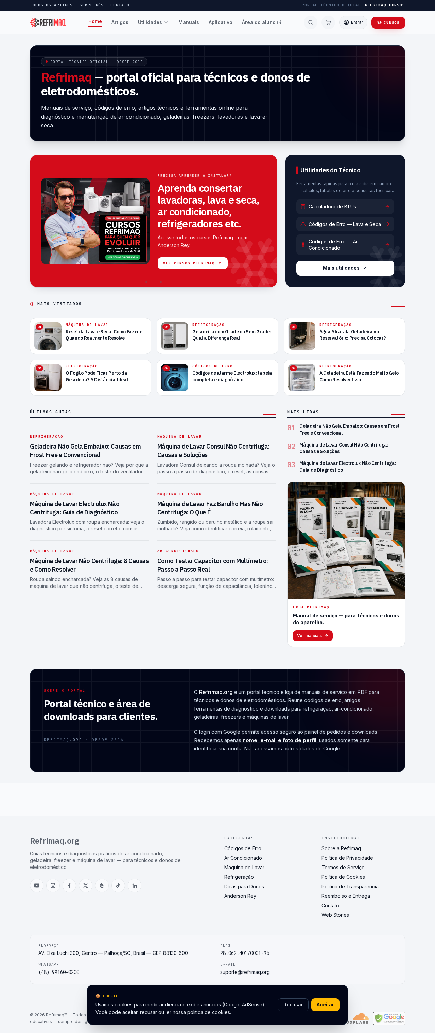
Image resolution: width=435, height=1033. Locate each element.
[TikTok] (118, 885)
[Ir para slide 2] (151, 282)
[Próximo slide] (268, 221)
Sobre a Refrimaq (341, 848)
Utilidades (150, 22)
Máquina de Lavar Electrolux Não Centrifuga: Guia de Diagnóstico (74, 508)
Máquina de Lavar (179, 436)
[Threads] (102, 885)
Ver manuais (309, 635)
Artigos (119, 22)
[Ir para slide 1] (146, 282)
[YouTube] (37, 885)
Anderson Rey (240, 896)
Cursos (392, 22)
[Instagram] (53, 885)
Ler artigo (249, 271)
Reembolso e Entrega (345, 896)
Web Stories (335, 915)
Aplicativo (220, 22)
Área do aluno (259, 22)
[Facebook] (69, 885)
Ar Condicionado (178, 551)
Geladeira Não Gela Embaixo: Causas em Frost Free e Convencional (206, 200)
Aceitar (325, 1005)
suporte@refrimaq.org (245, 972)
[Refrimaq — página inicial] (48, 22)
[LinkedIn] (134, 885)
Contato (119, 5)
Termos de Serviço (343, 867)
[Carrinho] (328, 22)
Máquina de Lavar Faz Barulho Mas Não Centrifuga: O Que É (210, 508)
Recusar (293, 1005)
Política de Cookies (343, 877)
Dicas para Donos (244, 886)
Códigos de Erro (242, 848)
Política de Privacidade (347, 858)
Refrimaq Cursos (385, 5)
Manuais (188, 22)
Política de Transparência (350, 886)
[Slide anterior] (39, 221)
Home (95, 21)
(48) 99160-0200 (58, 972)
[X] (85, 885)
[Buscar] (310, 22)
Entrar (357, 22)
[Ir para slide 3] (158, 282)
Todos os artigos (51, 5)
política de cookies (208, 1012)
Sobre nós (92, 5)
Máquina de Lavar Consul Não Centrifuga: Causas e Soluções (343, 448)
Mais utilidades (341, 268)
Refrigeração (176, 169)
